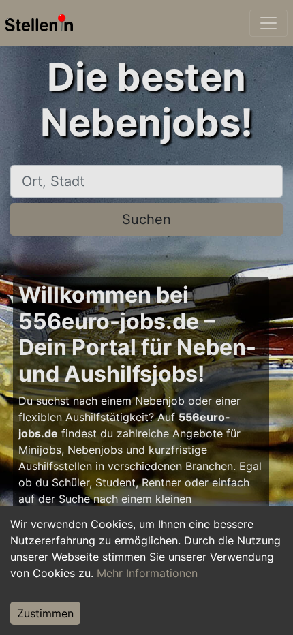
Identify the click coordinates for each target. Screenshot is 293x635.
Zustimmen (45, 613)
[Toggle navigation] (268, 23)
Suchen (146, 219)
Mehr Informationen (147, 573)
